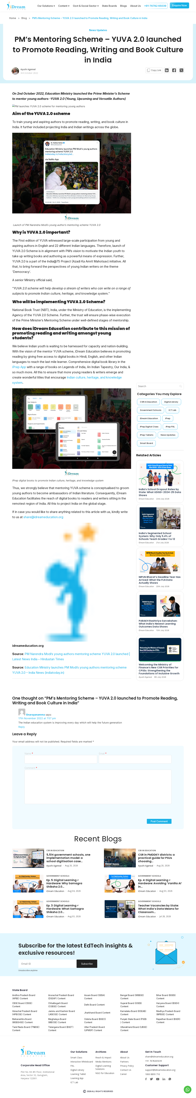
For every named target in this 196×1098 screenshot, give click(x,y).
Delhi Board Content (94, 1004)
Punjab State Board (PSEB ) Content (133, 1021)
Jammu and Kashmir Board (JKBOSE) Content (61, 1013)
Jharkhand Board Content (97, 1012)
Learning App (76, 1078)
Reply (21, 726)
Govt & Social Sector (85, 5)
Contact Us (125, 1069)
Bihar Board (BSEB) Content (166, 997)
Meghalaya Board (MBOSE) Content (57, 1021)
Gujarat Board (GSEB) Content (131, 1005)
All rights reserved (102, 1091)
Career (123, 1074)
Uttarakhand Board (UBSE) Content (133, 1029)
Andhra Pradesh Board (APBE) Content (23, 997)
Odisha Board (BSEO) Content (95, 1021)
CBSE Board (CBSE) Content (22, 1005)
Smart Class (76, 1057)
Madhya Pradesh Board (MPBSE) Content (168, 1013)
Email (103, 753)
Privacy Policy (127, 1065)
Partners (124, 1061)
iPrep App (19, 367)
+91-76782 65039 (155, 5)
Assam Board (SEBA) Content (94, 997)
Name (28, 753)
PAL (72, 1065)
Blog (24, 18)
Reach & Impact (103, 1057)
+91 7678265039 (153, 1060)
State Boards (109, 5)
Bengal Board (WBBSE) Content (132, 997)
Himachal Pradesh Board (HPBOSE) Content (24, 1013)
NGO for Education (104, 1073)
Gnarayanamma (35, 714)
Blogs (123, 5)
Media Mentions (103, 1061)
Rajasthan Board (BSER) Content (168, 1021)
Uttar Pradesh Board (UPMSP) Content (94, 1029)
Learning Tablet (78, 1074)
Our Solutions (45, 5)
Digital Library (77, 1069)
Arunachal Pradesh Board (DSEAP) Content (61, 997)
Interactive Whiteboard (81, 1061)
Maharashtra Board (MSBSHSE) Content (22, 1021)
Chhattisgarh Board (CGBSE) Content (58, 1005)
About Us (135, 5)
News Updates (98, 30)
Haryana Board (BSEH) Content (167, 1005)
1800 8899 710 (152, 1074)
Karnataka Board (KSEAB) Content (133, 1013)
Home (12, 18)
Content (63, 5)
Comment (30, 767)
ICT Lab (74, 1082)
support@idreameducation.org (160, 1069)
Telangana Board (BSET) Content (61, 1029)
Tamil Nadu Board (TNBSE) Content (26, 1029)
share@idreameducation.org (43, 517)
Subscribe (87, 963)
